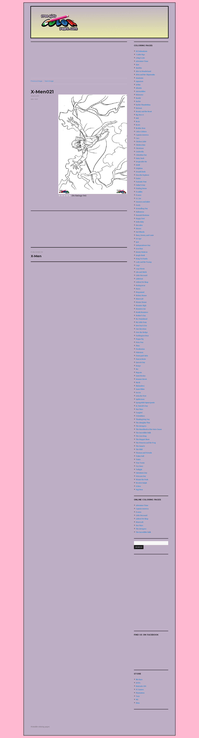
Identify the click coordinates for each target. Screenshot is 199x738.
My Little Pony (141, 322)
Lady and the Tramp (144, 262)
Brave (138, 125)
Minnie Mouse (141, 302)
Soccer (138, 393)
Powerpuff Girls (142, 356)
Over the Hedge (142, 332)
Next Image (49, 81)
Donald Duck (140, 172)
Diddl (138, 165)
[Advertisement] (79, 60)
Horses (138, 229)
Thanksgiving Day (143, 419)
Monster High (141, 306)
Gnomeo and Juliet (143, 202)
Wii (137, 700)
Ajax (137, 65)
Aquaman (139, 81)
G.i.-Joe (138, 199)
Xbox (138, 703)
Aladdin (139, 68)
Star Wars (139, 409)
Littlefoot (139, 279)
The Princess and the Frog (146, 443)
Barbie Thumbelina (143, 105)
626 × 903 (34, 99)
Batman (139, 108)
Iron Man (139, 249)
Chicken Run (140, 145)
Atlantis (139, 88)
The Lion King (141, 436)
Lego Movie (140, 269)
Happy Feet (140, 219)
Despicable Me (141, 162)
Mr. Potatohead (141, 319)
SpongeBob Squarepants (145, 403)
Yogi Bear (139, 490)
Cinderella (140, 152)
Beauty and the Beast (144, 111)
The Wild (139, 449)
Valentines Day (141, 473)
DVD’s (138, 683)
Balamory (139, 95)
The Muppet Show (142, 439)
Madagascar (140, 285)
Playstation (140, 693)
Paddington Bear (142, 336)
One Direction (141, 329)
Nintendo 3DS (141, 686)
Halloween (140, 212)
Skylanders (140, 386)
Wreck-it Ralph (141, 483)
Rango (138, 366)
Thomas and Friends (144, 453)
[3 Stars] (64, 195)
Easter (138, 178)
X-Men (138, 486)
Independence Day (143, 245)
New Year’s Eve (141, 326)
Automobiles (140, 91)
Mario (138, 289)
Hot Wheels (140, 232)
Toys (138, 696)
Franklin (139, 192)
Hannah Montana (142, 215)
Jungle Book (140, 255)
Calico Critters (141, 132)
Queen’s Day (140, 362)
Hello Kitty (140, 222)
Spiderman (140, 399)
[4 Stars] (67, 195)
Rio (137, 369)
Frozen (138, 195)
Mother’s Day (141, 316)
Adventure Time (142, 61)
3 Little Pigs (140, 55)
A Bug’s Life (140, 58)
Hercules (139, 225)
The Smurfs (140, 446)
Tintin (138, 459)
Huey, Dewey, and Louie (145, 235)
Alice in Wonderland (143, 71)
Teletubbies (140, 416)
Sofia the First (141, 396)
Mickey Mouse (141, 296)
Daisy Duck (140, 158)
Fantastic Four (141, 182)
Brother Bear (140, 128)
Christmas (140, 148)
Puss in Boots (141, 359)
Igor (137, 242)
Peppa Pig (140, 339)
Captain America (142, 135)
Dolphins (139, 168)
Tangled (139, 413)
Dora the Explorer (142, 175)
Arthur (138, 85)
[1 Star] (59, 195)
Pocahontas (140, 349)
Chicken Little (141, 142)
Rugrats (139, 373)
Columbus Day (141, 155)
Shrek (138, 383)
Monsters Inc (141, 309)
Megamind (140, 292)
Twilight (139, 470)
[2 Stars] (62, 195)
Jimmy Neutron (141, 252)
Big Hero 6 (140, 115)
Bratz (138, 122)
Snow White (140, 389)
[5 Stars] (69, 195)
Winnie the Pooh (142, 480)
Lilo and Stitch (141, 272)
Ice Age (138, 239)
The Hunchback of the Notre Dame (149, 429)
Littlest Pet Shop (142, 282)
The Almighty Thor (143, 423)
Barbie (138, 101)
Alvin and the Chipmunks (145, 75)
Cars (137, 138)
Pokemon (139, 352)
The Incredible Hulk (143, 433)
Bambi (138, 98)
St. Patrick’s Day (142, 406)
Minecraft (139, 299)
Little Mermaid (141, 275)
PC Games (140, 690)
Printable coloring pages (40, 727)
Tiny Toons (140, 463)
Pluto (138, 346)
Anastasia (139, 78)
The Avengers (141, 426)
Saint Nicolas (140, 376)
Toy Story (139, 466)
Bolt (137, 118)
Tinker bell (140, 456)
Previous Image (36, 81)
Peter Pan (139, 342)
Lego (138, 265)
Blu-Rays (139, 680)
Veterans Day (141, 476)
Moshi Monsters (142, 312)
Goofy (138, 205)
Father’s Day (140, 185)
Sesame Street (141, 379)
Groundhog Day (142, 209)
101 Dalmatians (141, 51)
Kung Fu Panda (142, 259)
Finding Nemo (141, 188)
